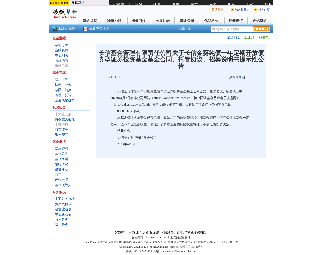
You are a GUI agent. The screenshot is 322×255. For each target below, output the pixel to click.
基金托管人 (63, 185)
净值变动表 (63, 214)
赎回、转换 (63, 90)
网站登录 (130, 242)
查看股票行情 (99, 29)
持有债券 (61, 129)
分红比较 (163, 21)
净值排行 (114, 21)
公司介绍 (233, 242)
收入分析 (61, 219)
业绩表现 (61, 50)
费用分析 (61, 225)
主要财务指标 (65, 199)
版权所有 (197, 246)
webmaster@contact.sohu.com (179, 251)
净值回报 (139, 21)
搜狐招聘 (116, 242)
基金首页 (90, 21)
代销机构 (211, 21)
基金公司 (187, 21)
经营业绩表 (63, 209)
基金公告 (61, 154)
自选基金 (260, 21)
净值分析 (61, 45)
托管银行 (236, 21)
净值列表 (61, 55)
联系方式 (184, 242)
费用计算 (61, 79)
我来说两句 (237, 77)
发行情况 (61, 164)
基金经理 (61, 159)
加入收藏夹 (242, 9)
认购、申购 (63, 85)
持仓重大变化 (65, 119)
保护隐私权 (200, 242)
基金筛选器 (66, 29)
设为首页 (264, 9)
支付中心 (102, 242)
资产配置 (61, 135)
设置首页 (157, 242)
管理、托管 (63, 95)
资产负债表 (63, 204)
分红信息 (61, 60)
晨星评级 (185, 28)
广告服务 (171, 242)
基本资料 (61, 149)
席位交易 (61, 180)
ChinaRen (89, 242)
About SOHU (217, 242)
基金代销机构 (65, 100)
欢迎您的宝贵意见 (179, 237)
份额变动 (61, 169)
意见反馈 (217, 9)
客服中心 (143, 242)
